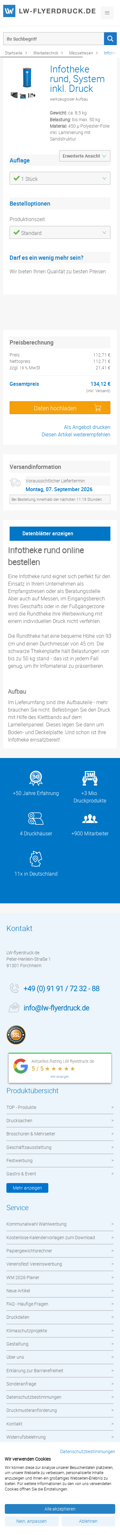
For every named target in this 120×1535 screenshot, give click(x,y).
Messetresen (81, 53)
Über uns (15, 1357)
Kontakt (14, 1424)
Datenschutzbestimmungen (33, 1397)
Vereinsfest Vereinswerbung (34, 1264)
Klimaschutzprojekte (26, 1330)
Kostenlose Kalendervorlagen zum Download (50, 1237)
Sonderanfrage (21, 1384)
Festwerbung (19, 1160)
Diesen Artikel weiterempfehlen (76, 434)
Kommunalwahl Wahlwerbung (36, 1224)
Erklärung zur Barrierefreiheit (34, 1370)
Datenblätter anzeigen (47, 533)
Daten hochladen (55, 408)
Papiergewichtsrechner (29, 1251)
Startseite (13, 53)
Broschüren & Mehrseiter (30, 1134)
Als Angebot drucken (87, 427)
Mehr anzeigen (27, 1188)
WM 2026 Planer (22, 1277)
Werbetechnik (45, 53)
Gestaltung (17, 1344)
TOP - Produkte (21, 1107)
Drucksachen (19, 1120)
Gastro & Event (21, 1174)
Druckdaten (17, 1317)
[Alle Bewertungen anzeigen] (60, 1069)
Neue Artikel (18, 1290)
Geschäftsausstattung (29, 1147)
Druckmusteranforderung (31, 1410)
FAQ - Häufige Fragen (27, 1304)
